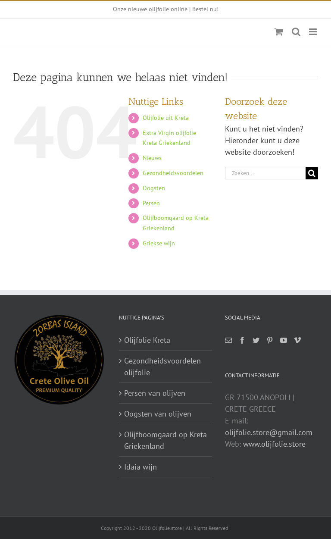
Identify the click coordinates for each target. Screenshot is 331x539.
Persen (151, 203)
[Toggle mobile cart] (279, 31)
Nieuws (152, 158)
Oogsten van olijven (157, 414)
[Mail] (228, 340)
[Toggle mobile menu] (313, 31)
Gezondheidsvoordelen (173, 173)
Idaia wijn (140, 467)
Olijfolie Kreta (147, 340)
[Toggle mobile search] (296, 31)
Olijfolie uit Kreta (166, 118)
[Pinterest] (269, 340)
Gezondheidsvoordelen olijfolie (162, 366)
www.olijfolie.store (274, 444)
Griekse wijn (159, 243)
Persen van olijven (154, 393)
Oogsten (154, 188)
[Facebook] (242, 340)
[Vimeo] (297, 340)
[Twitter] (256, 340)
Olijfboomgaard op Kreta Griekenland (165, 440)
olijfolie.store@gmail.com (268, 432)
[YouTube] (283, 340)
